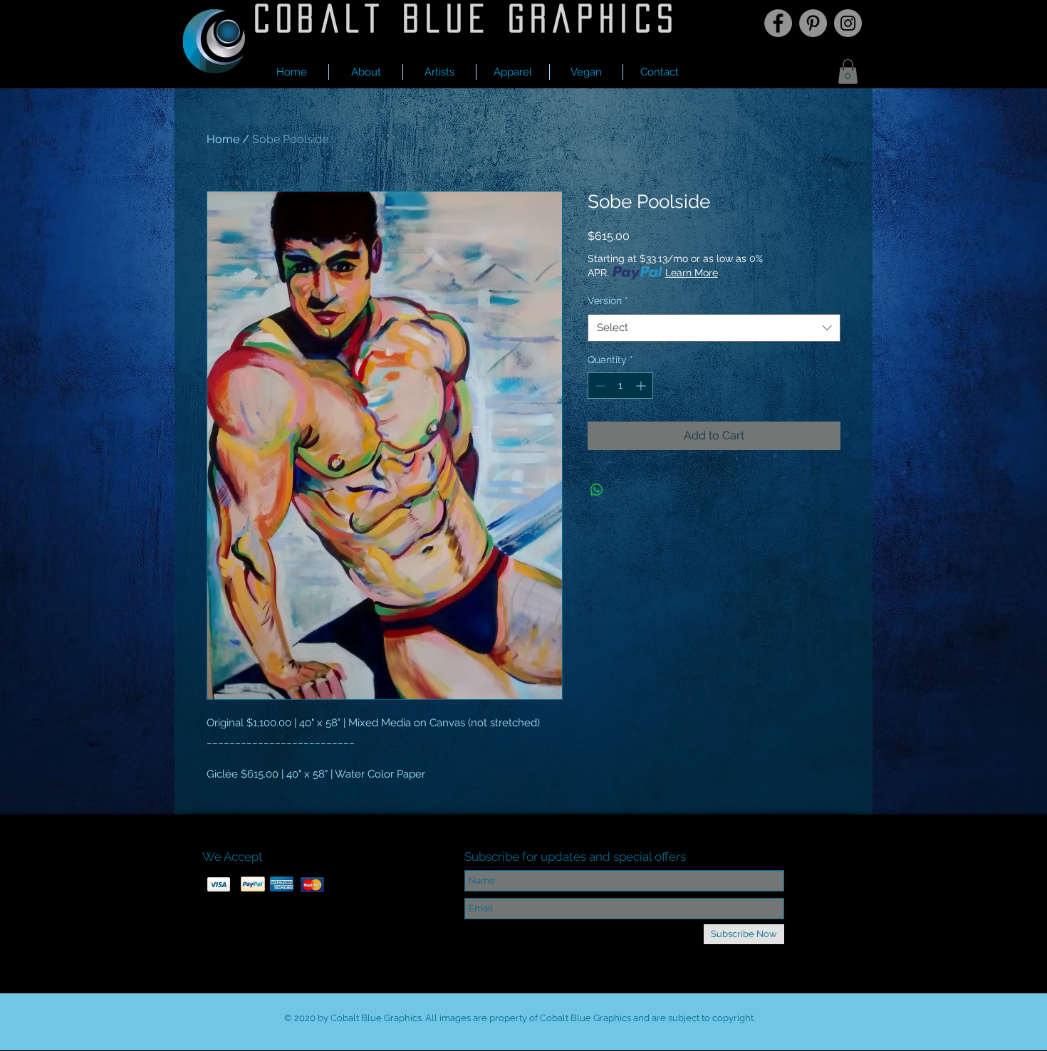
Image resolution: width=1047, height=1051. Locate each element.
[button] (439, 72)
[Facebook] (778, 23)
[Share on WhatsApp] (596, 489)
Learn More (691, 272)
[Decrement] (599, 385)
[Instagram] (848, 23)
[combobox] (714, 328)
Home (223, 139)
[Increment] (642, 385)
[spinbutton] (620, 385)
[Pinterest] (813, 23)
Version (608, 300)
